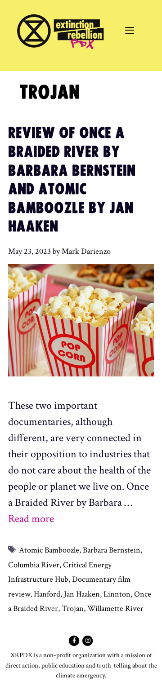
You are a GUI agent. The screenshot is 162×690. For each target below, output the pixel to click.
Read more (31, 519)
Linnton (117, 594)
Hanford (47, 594)
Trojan (73, 608)
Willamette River (115, 608)
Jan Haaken (82, 594)
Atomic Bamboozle (49, 550)
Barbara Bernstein (111, 550)
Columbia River (33, 565)
